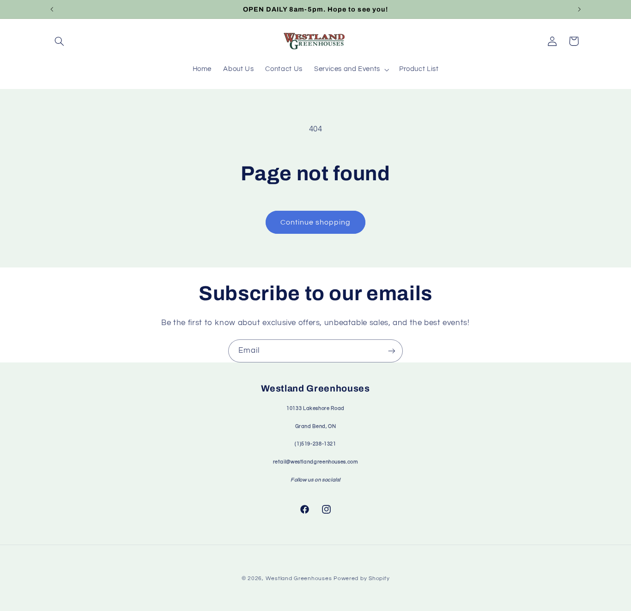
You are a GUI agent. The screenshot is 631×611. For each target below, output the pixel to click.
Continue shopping (315, 222)
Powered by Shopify (361, 578)
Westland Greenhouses (299, 578)
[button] (59, 41)
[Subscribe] (391, 350)
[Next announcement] (579, 9)
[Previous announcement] (52, 9)
